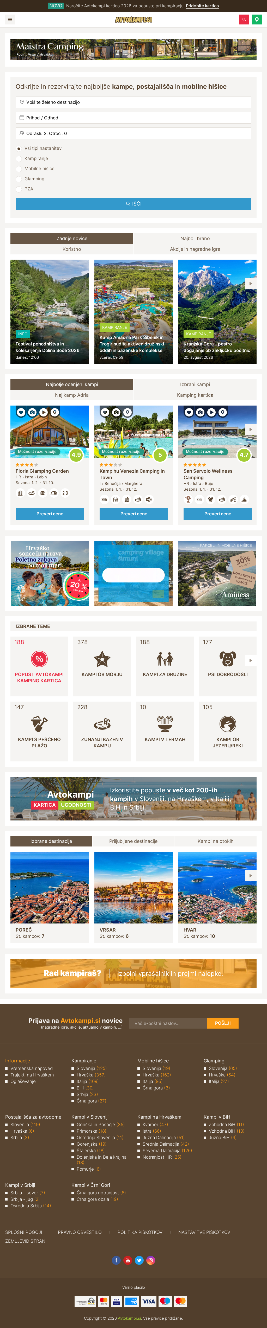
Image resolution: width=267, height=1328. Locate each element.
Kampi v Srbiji (20, 1185)
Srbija (87, 1094)
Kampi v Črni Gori (90, 1185)
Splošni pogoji (23, 1232)
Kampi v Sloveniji (89, 1117)
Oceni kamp (76, 455)
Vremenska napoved (31, 1068)
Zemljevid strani (25, 1241)
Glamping (34, 178)
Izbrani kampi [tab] (195, 384)
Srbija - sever (27, 1192)
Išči (137, 204)
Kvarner (155, 1124)
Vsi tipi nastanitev (43, 148)
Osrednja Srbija (30, 1205)
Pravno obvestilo (80, 1232)
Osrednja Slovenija (100, 1137)
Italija (88, 1081)
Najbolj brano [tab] (195, 238)
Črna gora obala (97, 1199)
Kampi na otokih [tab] (216, 841)
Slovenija (92, 1068)
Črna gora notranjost (101, 1192)
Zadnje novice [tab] (72, 238)
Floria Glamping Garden (42, 471)
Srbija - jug (25, 1199)
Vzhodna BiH (227, 1131)
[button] (257, 19)
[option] (50, 312)
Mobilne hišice (39, 168)
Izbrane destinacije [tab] (51, 841)
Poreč (24, 930)
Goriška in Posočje (101, 1124)
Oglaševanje (23, 1081)
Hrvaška (91, 1074)
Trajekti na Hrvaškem (32, 1074)
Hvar (190, 930)
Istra (152, 1131)
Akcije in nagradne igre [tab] (195, 249)
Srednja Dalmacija (166, 1144)
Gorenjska (92, 1144)
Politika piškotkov (140, 1232)
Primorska (91, 1131)
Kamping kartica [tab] (195, 395)
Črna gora (91, 1101)
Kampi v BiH (217, 1117)
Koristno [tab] (72, 249)
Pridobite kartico (202, 5)
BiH (85, 1087)
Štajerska (91, 1150)
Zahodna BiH (226, 1124)
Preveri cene (50, 513)
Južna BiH (223, 1137)
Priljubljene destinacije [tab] (133, 841)
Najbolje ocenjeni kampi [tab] (72, 384)
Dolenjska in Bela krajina (101, 1159)
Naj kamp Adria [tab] (72, 395)
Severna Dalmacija (167, 1150)
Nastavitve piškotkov (204, 1232)
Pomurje (89, 1169)
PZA (29, 188)
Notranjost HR (162, 1157)
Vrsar (108, 930)
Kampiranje (36, 158)
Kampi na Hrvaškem (159, 1117)
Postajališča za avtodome (33, 1117)
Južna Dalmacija (164, 1137)
